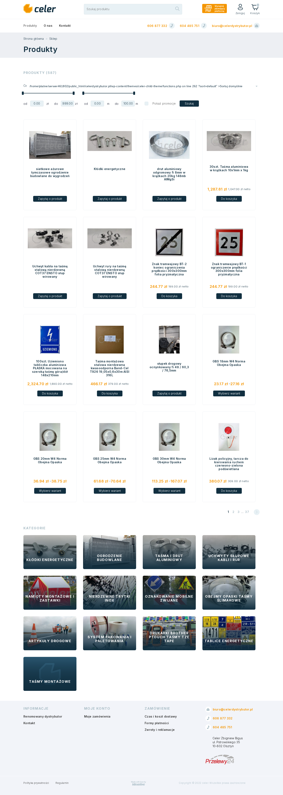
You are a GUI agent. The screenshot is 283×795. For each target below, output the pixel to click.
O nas (48, 25)
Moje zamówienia (97, 716)
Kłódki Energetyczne (49, 560)
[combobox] (143, 86)
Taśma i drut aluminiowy (169, 558)
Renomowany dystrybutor (42, 716)
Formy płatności (157, 723)
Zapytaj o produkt (50, 198)
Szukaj (189, 103)
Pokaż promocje (164, 103)
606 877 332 (157, 26)
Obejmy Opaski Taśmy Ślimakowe (229, 598)
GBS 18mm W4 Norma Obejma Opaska (229, 363)
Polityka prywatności (36, 782)
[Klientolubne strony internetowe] (138, 784)
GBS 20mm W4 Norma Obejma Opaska (50, 460)
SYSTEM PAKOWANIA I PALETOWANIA (110, 639)
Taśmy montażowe (50, 681)
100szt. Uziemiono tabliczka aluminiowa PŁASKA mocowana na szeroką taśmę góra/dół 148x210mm (50, 368)
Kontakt (65, 25)
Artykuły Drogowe (50, 641)
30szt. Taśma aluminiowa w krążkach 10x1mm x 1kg (229, 168)
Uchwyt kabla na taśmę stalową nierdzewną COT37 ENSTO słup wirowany (50, 271)
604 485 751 (189, 26)
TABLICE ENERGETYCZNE (229, 641)
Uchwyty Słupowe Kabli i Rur (228, 558)
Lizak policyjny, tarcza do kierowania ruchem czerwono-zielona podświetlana (228, 464)
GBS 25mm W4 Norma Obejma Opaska (109, 460)
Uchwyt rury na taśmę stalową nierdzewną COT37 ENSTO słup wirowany (109, 271)
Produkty (30, 25)
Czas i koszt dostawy (161, 716)
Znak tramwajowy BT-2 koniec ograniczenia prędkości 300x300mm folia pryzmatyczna (169, 269)
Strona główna (33, 38)
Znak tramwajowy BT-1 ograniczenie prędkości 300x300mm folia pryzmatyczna (229, 269)
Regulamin (62, 782)
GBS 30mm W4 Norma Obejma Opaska (169, 460)
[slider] (23, 93)
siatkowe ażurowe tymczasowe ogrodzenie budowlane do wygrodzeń (50, 172)
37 (247, 512)
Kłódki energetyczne (109, 169)
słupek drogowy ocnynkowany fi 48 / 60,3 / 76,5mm (169, 367)
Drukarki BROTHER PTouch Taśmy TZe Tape (169, 637)
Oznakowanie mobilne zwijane (169, 598)
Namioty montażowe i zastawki (49, 598)
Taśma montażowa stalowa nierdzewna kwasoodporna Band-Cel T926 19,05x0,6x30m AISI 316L (109, 368)
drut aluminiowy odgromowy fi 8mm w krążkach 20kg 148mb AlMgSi (169, 174)
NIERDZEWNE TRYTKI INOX (109, 598)
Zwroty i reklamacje (160, 729)
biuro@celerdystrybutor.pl (232, 26)
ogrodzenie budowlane (109, 558)
